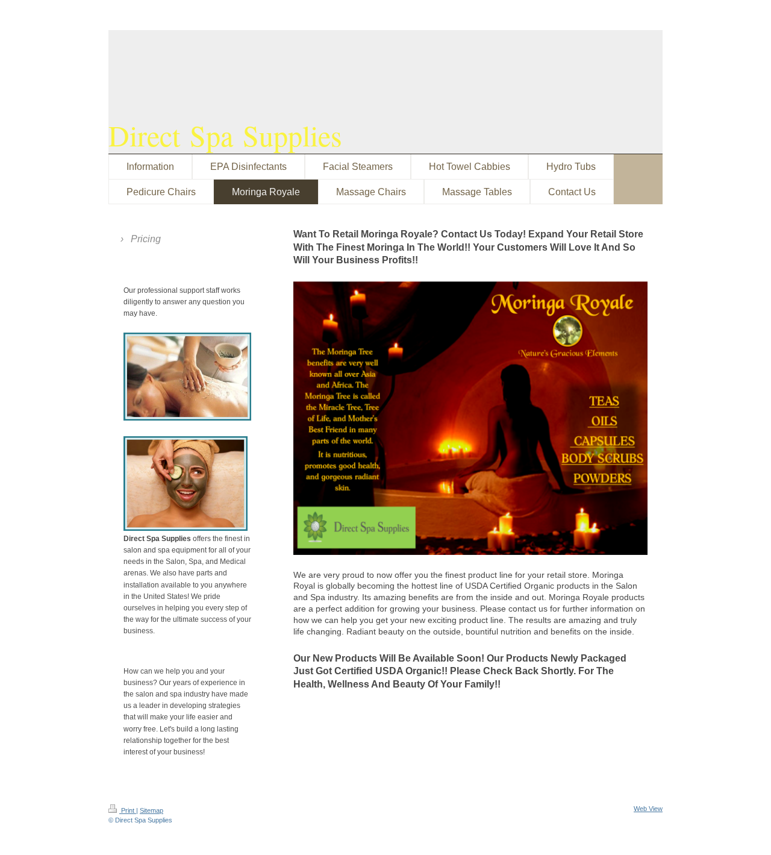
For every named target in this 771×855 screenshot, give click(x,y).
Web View (648, 808)
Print (127, 810)
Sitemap (151, 810)
